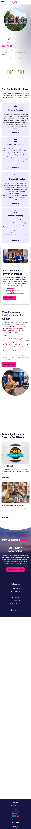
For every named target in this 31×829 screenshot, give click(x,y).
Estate (15, 828)
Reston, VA (16, 597)
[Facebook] (13, 816)
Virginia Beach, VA (16, 604)
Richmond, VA (16, 600)
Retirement (15, 825)
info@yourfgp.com (15, 813)
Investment (15, 826)
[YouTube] (18, 816)
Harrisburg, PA (16, 610)
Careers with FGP (9, 364)
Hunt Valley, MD (16, 588)
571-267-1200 (17, 805)
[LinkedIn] (15, 816)
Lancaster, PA (16, 591)
